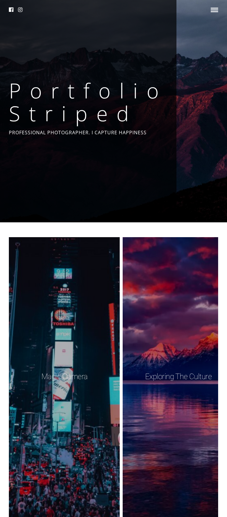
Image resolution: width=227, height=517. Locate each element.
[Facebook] (11, 9)
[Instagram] (20, 9)
